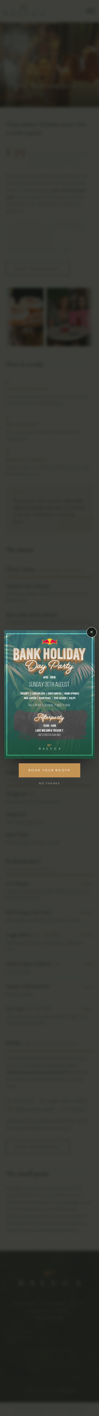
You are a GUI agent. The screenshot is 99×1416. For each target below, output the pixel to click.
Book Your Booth (50, 770)
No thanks (49, 783)
